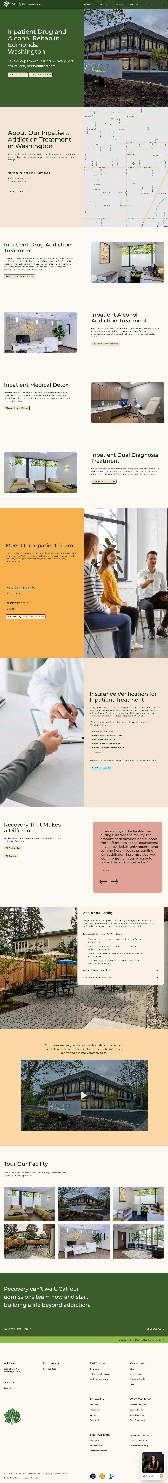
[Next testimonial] (114, 869)
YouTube (94, 1393)
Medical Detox (96, 1434)
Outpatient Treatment (140, 1424)
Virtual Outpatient (138, 1429)
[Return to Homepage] (15, 4)
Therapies (94, 1429)
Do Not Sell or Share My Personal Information (21, 1466)
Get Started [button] (87, 4)
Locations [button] (103, 4)
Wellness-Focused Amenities (96, 958)
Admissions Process (99, 1362)
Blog (132, 1357)
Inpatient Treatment (99, 1439)
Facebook (94, 1408)
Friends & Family (137, 1367)
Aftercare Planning (139, 1434)
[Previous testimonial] (103, 869)
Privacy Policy (47, 1462)
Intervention (136, 1362)
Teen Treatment (137, 1408)
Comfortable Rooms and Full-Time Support (103, 922)
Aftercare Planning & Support (97, 966)
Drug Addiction (137, 1398)
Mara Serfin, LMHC (20, 587)
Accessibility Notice (60, 1462)
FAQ (132, 1373)
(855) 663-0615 (34, 4)
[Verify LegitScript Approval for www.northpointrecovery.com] (93, 1464)
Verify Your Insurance (100, 1367)
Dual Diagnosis (137, 1403)
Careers (7, 1376)
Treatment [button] (119, 4)
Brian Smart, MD (19, 603)
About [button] (161, 4)
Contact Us (95, 1357)
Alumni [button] (149, 4)
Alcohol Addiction (138, 1393)
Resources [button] (134, 4)
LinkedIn (94, 1403)
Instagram (95, 1398)
